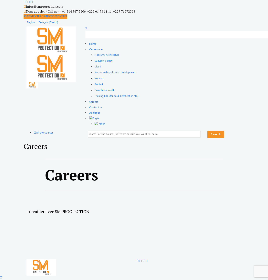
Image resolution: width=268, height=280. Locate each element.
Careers (93, 102)
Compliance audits (105, 90)
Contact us (95, 107)
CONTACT (61, 16)
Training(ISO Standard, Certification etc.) (117, 96)
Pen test (99, 84)
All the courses (44, 133)
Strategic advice (104, 61)
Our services (96, 49)
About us (94, 113)
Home (93, 44)
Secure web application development (115, 73)
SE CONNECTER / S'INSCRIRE (40, 16)
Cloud (98, 67)
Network (99, 79)
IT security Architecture (107, 55)
